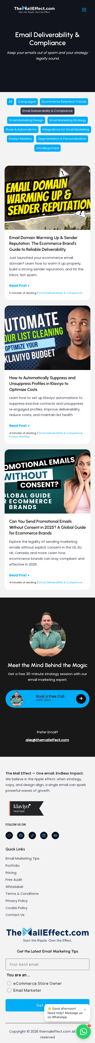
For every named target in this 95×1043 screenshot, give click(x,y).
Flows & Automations (21, 129)
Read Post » (19, 285)
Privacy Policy (17, 901)
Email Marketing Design (26, 120)
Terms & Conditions (22, 893)
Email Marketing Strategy (67, 120)
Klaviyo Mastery (20, 139)
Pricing (11, 872)
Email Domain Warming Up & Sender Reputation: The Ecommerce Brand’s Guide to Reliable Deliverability (43, 243)
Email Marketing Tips (22, 858)
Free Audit (14, 879)
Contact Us (15, 915)
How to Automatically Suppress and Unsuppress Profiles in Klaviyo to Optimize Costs (42, 383)
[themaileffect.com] (34, 9)
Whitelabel (14, 886)
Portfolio (13, 865)
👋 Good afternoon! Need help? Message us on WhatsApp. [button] (67, 1013)
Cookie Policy (16, 908)
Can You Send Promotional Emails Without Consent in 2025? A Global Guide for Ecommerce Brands (47, 527)
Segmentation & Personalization (62, 139)
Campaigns (27, 102)
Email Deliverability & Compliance (48, 111)
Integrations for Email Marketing (65, 129)
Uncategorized (47, 148)
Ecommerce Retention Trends (64, 102)
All (10, 102)
